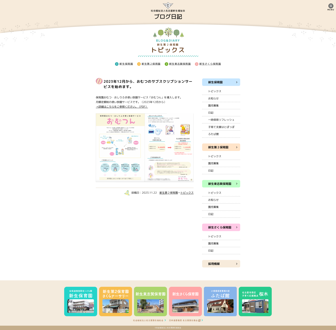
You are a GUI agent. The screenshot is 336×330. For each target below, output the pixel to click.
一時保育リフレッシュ (221, 120)
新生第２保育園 (151, 63)
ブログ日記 (168, 16)
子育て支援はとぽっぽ (221, 127)
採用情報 (214, 264)
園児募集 (213, 105)
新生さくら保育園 (210, 64)
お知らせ (213, 98)
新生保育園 (126, 63)
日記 (210, 112)
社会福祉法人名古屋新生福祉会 (148, 320)
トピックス (187, 192)
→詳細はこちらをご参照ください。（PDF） (122, 106)
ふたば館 (213, 134)
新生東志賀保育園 (180, 64)
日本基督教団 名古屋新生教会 (183, 320)
